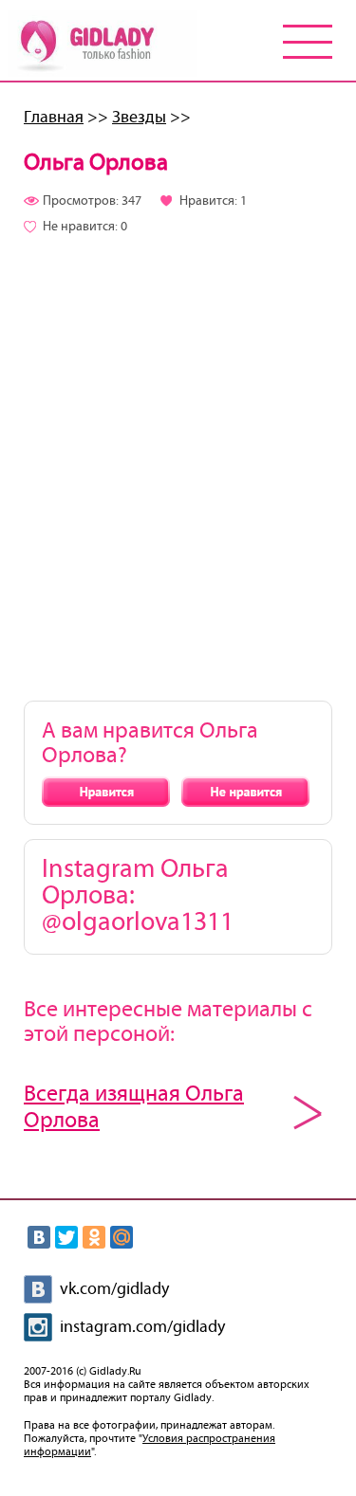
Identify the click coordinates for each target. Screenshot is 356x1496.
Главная (54, 117)
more (307, 1112)
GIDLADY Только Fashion (102, 43)
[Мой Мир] (121, 1237)
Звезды (139, 117)
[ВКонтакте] (39, 1237)
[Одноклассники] (94, 1237)
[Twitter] (66, 1237)
